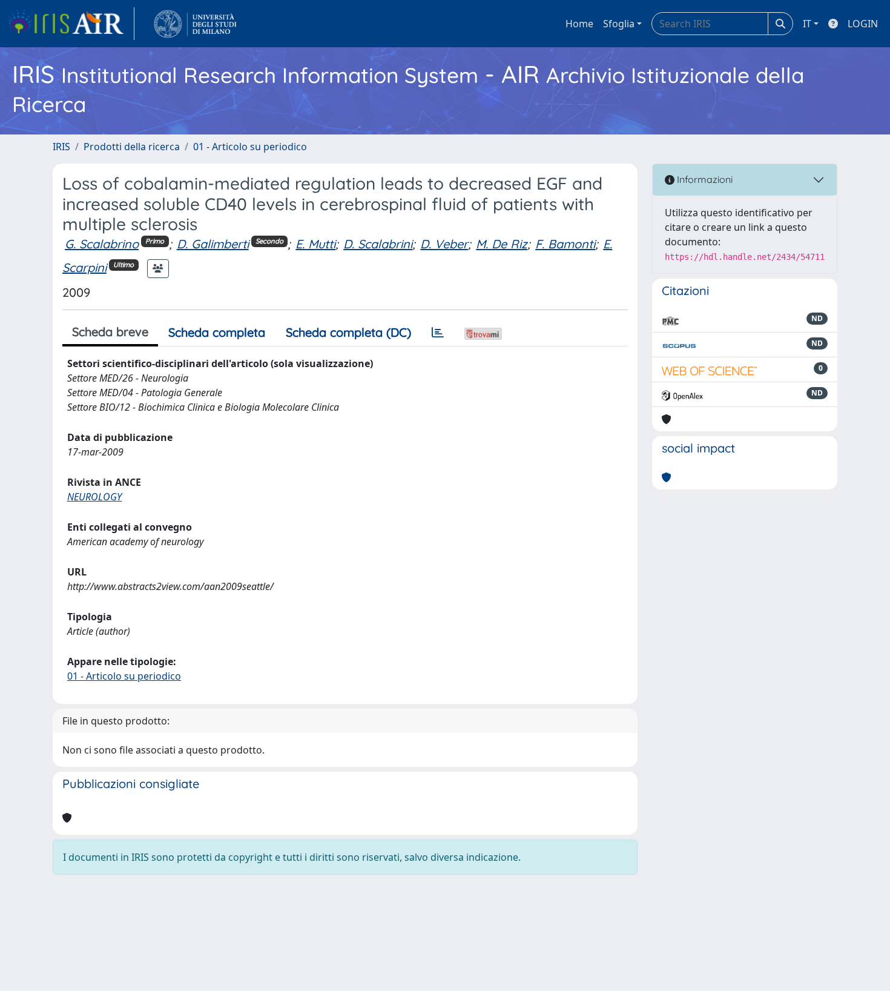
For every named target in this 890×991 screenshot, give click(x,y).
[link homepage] (70, 23)
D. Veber (444, 243)
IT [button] (807, 23)
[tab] (437, 332)
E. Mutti (315, 243)
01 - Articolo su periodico (250, 146)
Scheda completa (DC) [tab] (348, 332)
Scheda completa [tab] (216, 332)
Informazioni (703, 179)
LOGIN (863, 23)
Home (579, 23)
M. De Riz (501, 243)
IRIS (61, 146)
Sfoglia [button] (619, 23)
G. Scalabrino (102, 243)
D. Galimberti (213, 243)
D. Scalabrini (377, 243)
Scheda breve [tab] (110, 331)
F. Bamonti (565, 243)
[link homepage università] (195, 23)
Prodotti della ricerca (132, 146)
